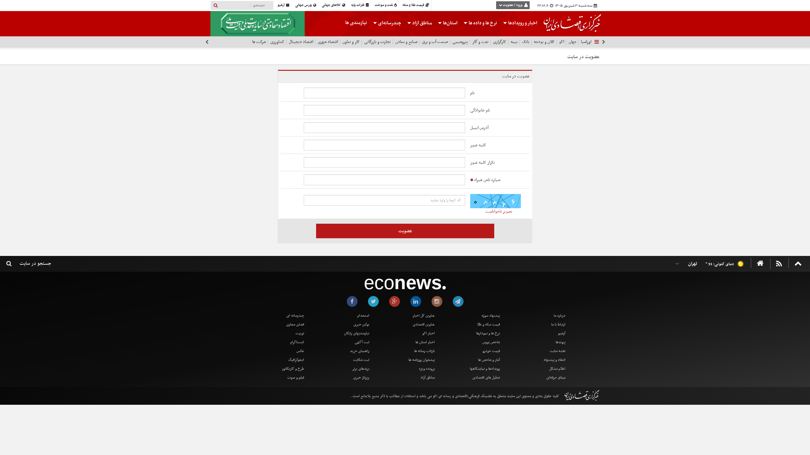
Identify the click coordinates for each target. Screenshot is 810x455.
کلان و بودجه (544, 42)
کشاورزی (277, 42)
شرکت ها (259, 42)
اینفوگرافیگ (296, 360)
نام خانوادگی (480, 110)
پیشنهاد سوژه (491, 315)
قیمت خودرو (491, 351)
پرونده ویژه (427, 369)
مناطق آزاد (421, 23)
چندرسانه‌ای (389, 23)
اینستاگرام (297, 342)
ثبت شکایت (361, 360)
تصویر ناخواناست (498, 211)
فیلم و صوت (295, 377)
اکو (561, 42)
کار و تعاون (351, 42)
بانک (525, 42)
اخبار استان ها (425, 342)
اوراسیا (586, 42)
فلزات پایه (358, 5)
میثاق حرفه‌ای (555, 377)
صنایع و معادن (406, 42)
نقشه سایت (557, 351)
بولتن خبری (361, 324)
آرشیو (281, 5)
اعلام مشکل (557, 369)
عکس (300, 351)
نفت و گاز (480, 42)
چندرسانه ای (295, 315)
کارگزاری (499, 42)
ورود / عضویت (512, 5)
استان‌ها (450, 23)
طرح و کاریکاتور (293, 369)
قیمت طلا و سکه (413, 5)
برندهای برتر (360, 369)
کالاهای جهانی (331, 5)
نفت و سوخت (384, 5)
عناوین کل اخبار (424, 315)
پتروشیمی (460, 42)
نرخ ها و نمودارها (488, 333)
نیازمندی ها (356, 23)
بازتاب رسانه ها (424, 351)
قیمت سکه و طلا (488, 324)
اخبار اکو (428, 333)
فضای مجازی (295, 324)
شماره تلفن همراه (486, 180)
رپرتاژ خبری (361, 377)
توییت (300, 333)
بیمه (514, 42)
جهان (572, 42)
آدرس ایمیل (479, 127)
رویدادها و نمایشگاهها (485, 369)
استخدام (363, 315)
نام (472, 93)
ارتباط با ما (558, 324)
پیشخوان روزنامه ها (421, 360)
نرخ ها (483, 23)
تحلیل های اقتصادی (486, 377)
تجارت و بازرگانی (377, 42)
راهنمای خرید (359, 351)
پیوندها (560, 342)
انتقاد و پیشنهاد (554, 360)
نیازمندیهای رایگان (356, 333)
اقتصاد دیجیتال (301, 42)
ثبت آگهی (362, 342)
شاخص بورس (491, 342)
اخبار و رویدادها (522, 23)
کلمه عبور (478, 145)
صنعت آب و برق (435, 42)
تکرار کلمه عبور (482, 162)
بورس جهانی (304, 5)
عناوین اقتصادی (424, 324)
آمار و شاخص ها (489, 360)
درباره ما (559, 315)
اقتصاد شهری (328, 42)
